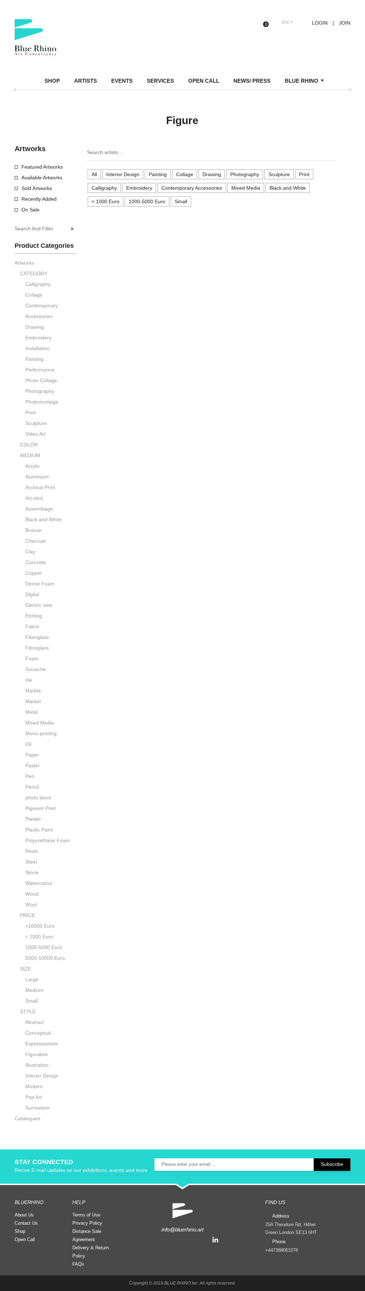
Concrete (35, 562)
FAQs (78, 1264)
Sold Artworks (36, 188)
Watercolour (38, 883)
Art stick (34, 498)
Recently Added (39, 199)
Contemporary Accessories (191, 188)
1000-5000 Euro (147, 201)
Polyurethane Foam (47, 840)
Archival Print (40, 487)
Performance (40, 370)
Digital (32, 594)
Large (31, 979)
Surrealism (37, 1108)
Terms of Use (86, 1215)
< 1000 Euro (105, 201)
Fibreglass (37, 648)
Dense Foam (40, 583)
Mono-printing (41, 733)
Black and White (287, 188)
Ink (28, 680)
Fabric (32, 626)
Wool (31, 904)
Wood (31, 894)
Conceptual (38, 1033)
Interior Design (122, 174)
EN (285, 22)
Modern (34, 1086)
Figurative (36, 1054)
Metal (31, 712)
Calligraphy (104, 188)
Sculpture (279, 174)
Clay (30, 551)
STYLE (28, 1011)
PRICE (27, 915)
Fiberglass (37, 637)
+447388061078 (281, 1250)
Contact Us (26, 1223)
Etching (33, 616)
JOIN (344, 23)
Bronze (33, 530)
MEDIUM (30, 455)
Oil (28, 744)
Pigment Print (40, 808)
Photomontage (41, 402)
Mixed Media (245, 188)
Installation (37, 348)
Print (304, 174)
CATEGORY (33, 273)
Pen (29, 776)
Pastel (32, 765)
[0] (271, 23)
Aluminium (37, 477)
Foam (31, 658)
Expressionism (41, 1043)
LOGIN (319, 23)
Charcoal (35, 541)
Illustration (36, 1065)
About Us (24, 1215)
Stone (31, 872)
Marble (33, 690)
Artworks (24, 263)
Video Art (35, 434)
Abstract (34, 1022)
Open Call (25, 1239)
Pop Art (33, 1097)
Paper (32, 755)
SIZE (25, 969)
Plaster (33, 819)
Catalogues (27, 1118)
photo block (38, 797)
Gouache (35, 669)
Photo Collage (41, 380)
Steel (31, 862)
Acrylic (32, 466)
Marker (33, 701)
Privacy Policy (87, 1223)
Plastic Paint (39, 830)
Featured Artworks (42, 167)
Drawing (211, 174)
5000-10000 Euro (45, 958)
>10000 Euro (40, 926)
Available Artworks (41, 177)
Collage (184, 174)
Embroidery (139, 188)
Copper (33, 573)
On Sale (30, 209)
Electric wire (38, 605)
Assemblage (39, 509)
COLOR (29, 444)
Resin (31, 851)
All (94, 174)
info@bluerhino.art (182, 1229)
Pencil (32, 787)
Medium (34, 990)
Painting (158, 174)
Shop (20, 1231)
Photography (244, 174)
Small (181, 201)
